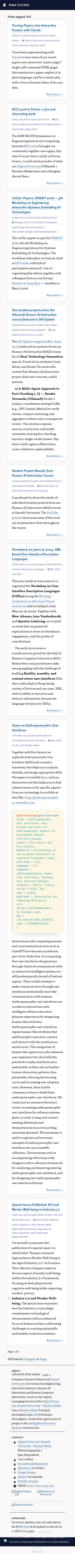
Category (30, 1358)
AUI (22, 745)
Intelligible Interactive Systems (34, 1425)
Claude (27, 40)
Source (39, 1551)
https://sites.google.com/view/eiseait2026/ (34, 231)
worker (15, 1224)
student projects (20, 335)
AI (24, 222)
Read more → (55, 94)
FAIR (42, 45)
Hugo (28, 1531)
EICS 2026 (31, 145)
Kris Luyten (19, 5)
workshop (18, 222)
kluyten (22, 1476)
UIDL (57, 569)
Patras (15, 124)
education (44, 486)
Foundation (45, 1531)
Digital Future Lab (29, 166)
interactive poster (20, 45)
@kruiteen (24, 1468)
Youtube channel (28, 1481)
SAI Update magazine (32, 341)
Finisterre (16, 1536)
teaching (43, 490)
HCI (37, 45)
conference (24, 124)
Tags (43, 1358)
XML (51, 569)
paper (53, 740)
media (40, 335)
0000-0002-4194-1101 (40, 1485)
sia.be (15, 346)
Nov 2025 (54, 341)
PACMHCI (36, 124)
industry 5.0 (25, 1224)
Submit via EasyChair (26, 282)
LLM (33, 40)
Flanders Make (23, 129)
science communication (48, 40)
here (44, 777)
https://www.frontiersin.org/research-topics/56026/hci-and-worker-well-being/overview (32, 1232)
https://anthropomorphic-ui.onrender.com (35, 800)
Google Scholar (27, 1472)
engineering (18, 227)
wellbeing (53, 1219)
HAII (53, 330)
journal (38, 1219)
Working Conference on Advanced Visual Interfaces (33, 600)
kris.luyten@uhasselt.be (33, 1463)
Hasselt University (28, 1405)
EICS (56, 119)
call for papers (50, 222)
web (32, 45)
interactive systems (34, 227)
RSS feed (23, 1526)
